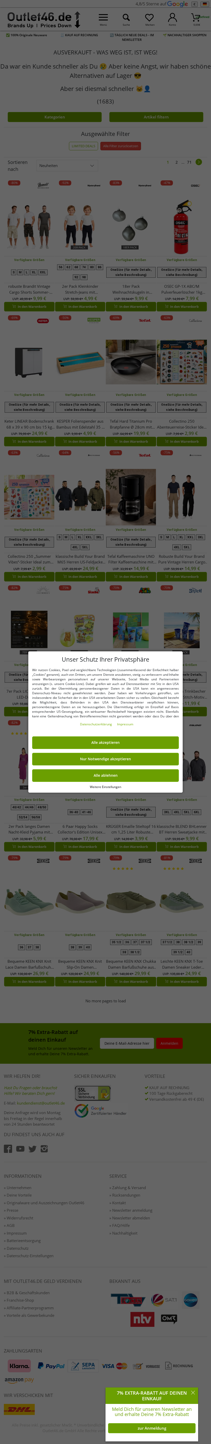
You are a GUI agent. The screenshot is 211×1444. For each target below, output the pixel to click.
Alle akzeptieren (105, 742)
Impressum (125, 724)
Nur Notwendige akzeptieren (105, 759)
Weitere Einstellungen (105, 787)
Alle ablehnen (106, 775)
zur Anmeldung (152, 1428)
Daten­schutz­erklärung (96, 724)
